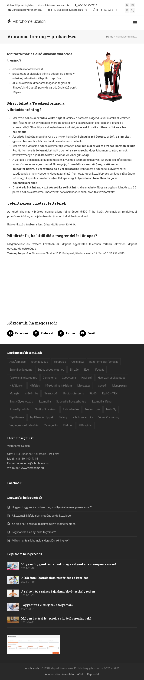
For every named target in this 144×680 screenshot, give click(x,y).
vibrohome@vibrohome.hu (32, 463)
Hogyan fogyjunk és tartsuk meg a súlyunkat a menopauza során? (52, 507)
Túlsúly (63, 417)
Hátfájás (35, 385)
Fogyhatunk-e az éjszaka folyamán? (34, 532)
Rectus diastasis (73, 393)
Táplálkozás (16, 417)
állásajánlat (85, 425)
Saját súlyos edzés (21, 401)
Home (109, 36)
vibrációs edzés (83, 417)
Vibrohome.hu (32, 668)
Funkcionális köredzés (23, 377)
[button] (135, 22)
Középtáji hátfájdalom (58, 385)
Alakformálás (17, 361)
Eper (87, 369)
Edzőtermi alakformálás (103, 361)
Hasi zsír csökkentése (112, 377)
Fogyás (99, 369)
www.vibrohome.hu (32, 468)
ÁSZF (80, 674)
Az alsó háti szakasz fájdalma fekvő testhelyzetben (44, 524)
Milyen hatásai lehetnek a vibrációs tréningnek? (41, 540)
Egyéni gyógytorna (20, 369)
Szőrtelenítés (71, 409)
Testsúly (111, 409)
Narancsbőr (51, 393)
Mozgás (14, 393)
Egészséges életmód (51, 369)
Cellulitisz (77, 361)
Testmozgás (92, 409)
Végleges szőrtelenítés (24, 425)
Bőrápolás (60, 361)
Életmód (68, 425)
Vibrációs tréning (108, 417)
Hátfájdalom (16, 385)
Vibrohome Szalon (29, 21)
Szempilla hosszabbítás (71, 401)
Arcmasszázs (39, 361)
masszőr (101, 385)
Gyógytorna (69, 377)
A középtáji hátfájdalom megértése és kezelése (41, 515)
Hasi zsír (86, 377)
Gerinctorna (50, 377)
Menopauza (119, 385)
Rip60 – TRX (109, 393)
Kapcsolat (93, 674)
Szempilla (44, 401)
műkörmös (31, 393)
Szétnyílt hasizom (46, 409)
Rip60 (93, 393)
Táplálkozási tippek (42, 417)
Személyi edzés (19, 409)
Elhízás (74, 369)
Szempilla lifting (101, 401)
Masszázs (83, 385)
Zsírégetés (51, 425)
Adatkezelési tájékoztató (59, 674)
